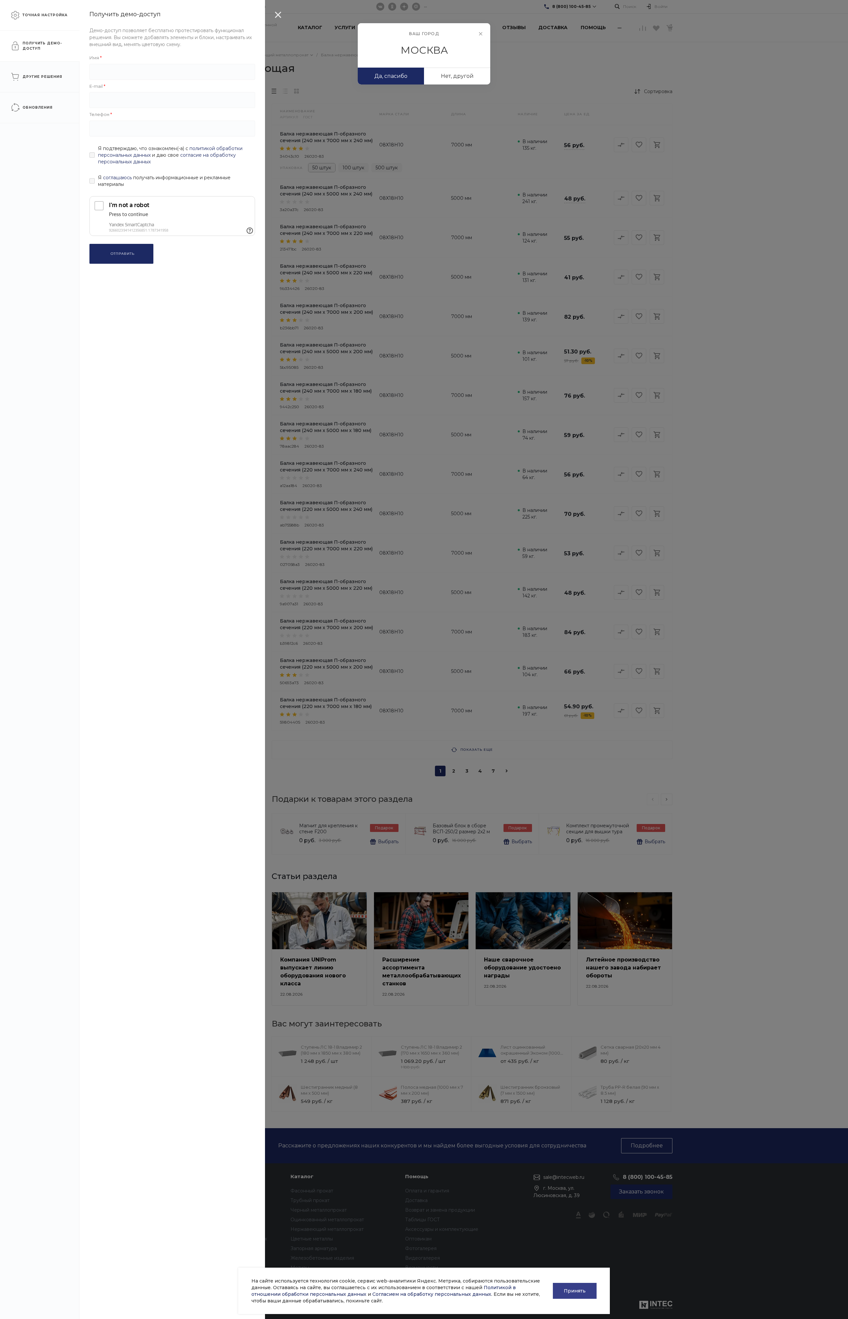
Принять (575, 1291)
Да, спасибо (390, 76)
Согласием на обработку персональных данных (431, 1294)
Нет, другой (457, 76)
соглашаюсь (117, 178)
